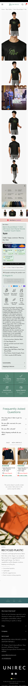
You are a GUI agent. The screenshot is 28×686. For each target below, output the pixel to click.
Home (3, 9)
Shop (3, 626)
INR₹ (14, 678)
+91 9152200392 (6, 658)
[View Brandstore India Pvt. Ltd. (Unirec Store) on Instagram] (12, 674)
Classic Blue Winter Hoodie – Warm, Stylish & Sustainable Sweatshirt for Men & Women (8, 468)
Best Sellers (9, 9)
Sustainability (7, 363)
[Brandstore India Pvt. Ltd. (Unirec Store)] (14, 4)
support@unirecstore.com (9, 655)
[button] (22, 4)
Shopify (16, 683)
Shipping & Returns (8, 366)
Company (4, 631)
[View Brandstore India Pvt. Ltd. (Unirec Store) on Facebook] (16, 674)
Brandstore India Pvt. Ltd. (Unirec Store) (16, 681)
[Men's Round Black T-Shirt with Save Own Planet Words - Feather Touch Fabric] (5, 213)
